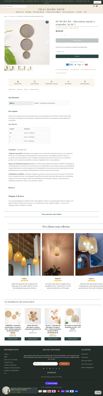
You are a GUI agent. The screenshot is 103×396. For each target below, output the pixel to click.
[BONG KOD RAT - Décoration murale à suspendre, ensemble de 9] (33, 316)
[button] (97, 2)
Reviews (26, 89)
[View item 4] (24, 68)
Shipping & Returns (34, 89)
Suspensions (84, 357)
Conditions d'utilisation (10, 365)
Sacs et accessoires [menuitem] (68, 12)
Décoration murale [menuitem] (38, 12)
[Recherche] (5, 6)
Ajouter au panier (13, 338)
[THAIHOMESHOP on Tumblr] (56, 368)
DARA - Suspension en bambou (19, 389)
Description (19, 89)
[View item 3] (18, 68)
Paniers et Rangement (87, 367)
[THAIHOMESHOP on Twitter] (44, 368)
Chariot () (96, 6)
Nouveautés (84, 354)
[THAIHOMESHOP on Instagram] (59, 368)
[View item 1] (7, 68)
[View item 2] (12, 68)
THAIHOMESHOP (48, 387)
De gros (6, 354)
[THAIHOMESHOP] (51, 9)
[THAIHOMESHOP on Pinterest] (53, 368)
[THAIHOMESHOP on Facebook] (47, 368)
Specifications (12, 89)
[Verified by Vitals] (18, 392)
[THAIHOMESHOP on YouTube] (50, 368)
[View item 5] (30, 68)
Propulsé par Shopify (57, 387)
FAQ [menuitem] (85, 12)
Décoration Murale (86, 361)
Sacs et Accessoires (87, 364)
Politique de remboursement (12, 368)
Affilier (5, 357)
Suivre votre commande (10, 359)
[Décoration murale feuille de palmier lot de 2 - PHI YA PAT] (72, 316)
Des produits (12, 16)
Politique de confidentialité (11, 370)
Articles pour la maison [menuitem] (53, 12)
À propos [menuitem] (79, 12)
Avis (5, 373)
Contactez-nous (8, 362)
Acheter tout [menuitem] (20, 12)
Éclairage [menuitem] (28, 12)
